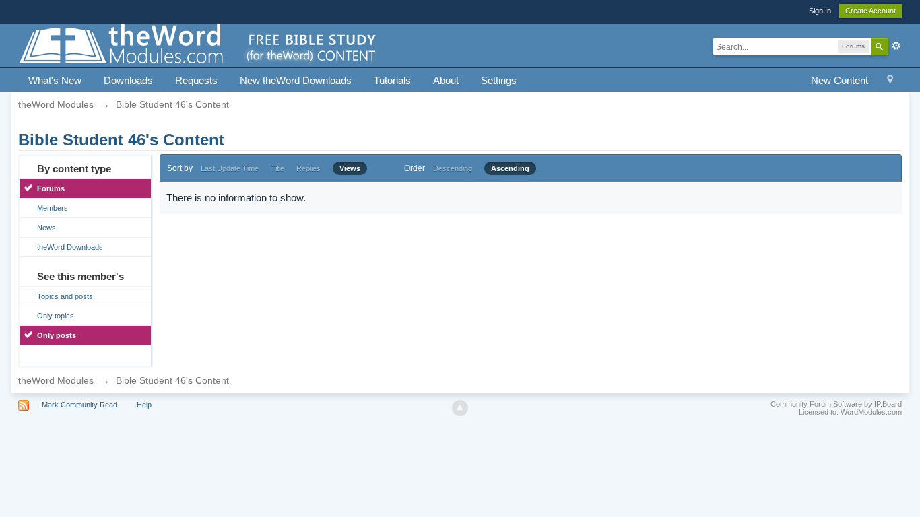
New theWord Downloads (296, 80)
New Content (839, 80)
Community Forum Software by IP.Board (836, 404)
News (46, 227)
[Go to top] (460, 408)
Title (277, 168)
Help (144, 405)
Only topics (55, 316)
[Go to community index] (198, 44)
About (446, 80)
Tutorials (392, 80)
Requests (196, 80)
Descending (452, 168)
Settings (499, 80)
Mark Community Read (79, 405)
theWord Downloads (70, 247)
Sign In (820, 11)
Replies (308, 168)
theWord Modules (56, 380)
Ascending (510, 168)
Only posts (56, 335)
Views (349, 168)
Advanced (896, 45)
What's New (54, 80)
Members (52, 208)
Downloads (128, 80)
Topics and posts (65, 296)
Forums (51, 188)
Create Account (870, 11)
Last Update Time (230, 168)
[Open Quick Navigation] (890, 81)
